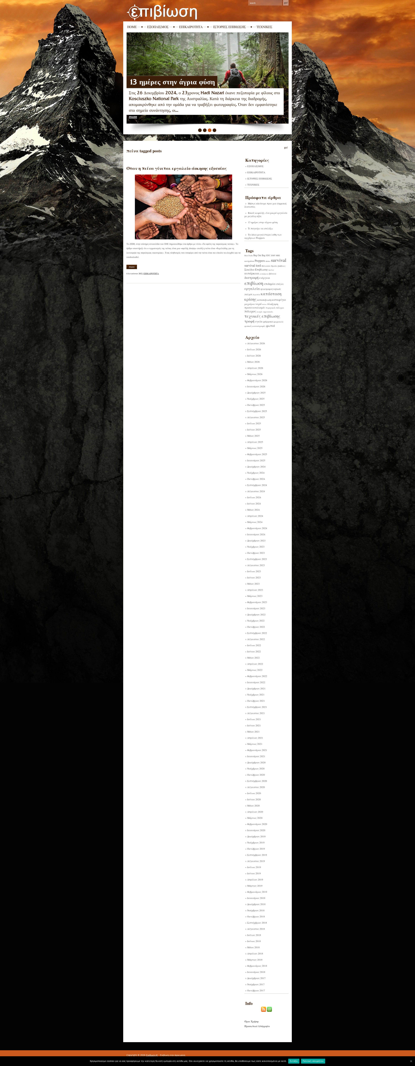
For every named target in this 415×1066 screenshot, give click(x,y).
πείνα (264, 304)
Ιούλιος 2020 (254, 793)
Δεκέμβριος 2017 (256, 978)
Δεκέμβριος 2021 (256, 688)
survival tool (252, 265)
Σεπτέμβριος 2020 (257, 780)
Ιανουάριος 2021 (256, 756)
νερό (258, 304)
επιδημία (269, 284)
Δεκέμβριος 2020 (256, 762)
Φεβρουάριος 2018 (257, 965)
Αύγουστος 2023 (256, 565)
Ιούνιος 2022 (254, 651)
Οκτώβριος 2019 (256, 848)
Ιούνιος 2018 (254, 941)
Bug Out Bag (259, 255)
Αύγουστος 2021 (256, 713)
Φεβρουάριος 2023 (257, 602)
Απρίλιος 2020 (255, 811)
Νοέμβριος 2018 (256, 910)
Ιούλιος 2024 (254, 497)
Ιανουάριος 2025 (256, 460)
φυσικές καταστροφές (254, 326)
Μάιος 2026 (253, 361)
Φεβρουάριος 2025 (257, 454)
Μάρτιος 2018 (254, 959)
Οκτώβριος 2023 (256, 552)
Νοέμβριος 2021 (256, 694)
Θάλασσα (266, 266)
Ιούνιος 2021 (254, 725)
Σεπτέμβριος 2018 (257, 922)
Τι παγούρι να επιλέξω (164, 82)
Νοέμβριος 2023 (256, 546)
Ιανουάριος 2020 (256, 830)
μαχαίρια (249, 304)
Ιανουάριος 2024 (256, 534)
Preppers (260, 261)
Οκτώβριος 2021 (256, 700)
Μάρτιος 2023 (254, 596)
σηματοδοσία (268, 312)
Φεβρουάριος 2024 (257, 528)
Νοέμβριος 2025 (256, 398)
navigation (249, 261)
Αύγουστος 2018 (256, 928)
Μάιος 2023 (253, 583)
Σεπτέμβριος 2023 (257, 559)
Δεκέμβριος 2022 (256, 614)
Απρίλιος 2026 (255, 367)
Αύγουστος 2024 (256, 491)
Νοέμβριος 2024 (256, 472)
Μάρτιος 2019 (254, 885)
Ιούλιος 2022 (254, 645)
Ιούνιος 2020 (254, 799)
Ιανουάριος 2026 (256, 386)
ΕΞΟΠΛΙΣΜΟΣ (158, 27)
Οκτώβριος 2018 (256, 916)
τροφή (249, 321)
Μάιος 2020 (253, 805)
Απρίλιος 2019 (255, 879)
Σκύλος (271, 270)
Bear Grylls (248, 255)
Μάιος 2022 (253, 657)
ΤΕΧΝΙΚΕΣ (264, 27)
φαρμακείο (278, 321)
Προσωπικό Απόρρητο (257, 1026)
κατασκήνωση (264, 299)
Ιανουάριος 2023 (256, 608)
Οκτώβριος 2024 (256, 478)
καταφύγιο (279, 300)
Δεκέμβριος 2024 (256, 466)
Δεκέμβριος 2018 (256, 904)
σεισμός (259, 312)
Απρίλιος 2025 (255, 441)
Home (132, 27)
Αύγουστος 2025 (256, 417)
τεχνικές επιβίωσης (262, 316)
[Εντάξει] (411, 1061)
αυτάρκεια (251, 273)
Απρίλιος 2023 (255, 589)
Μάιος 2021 (253, 731)
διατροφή (251, 277)
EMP (273, 255)
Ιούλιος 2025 (254, 423)
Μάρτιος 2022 (254, 670)
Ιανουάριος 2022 (256, 682)
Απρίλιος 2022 (255, 663)
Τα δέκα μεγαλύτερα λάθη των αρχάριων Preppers (263, 236)
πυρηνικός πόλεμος (275, 307)
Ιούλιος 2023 (254, 571)
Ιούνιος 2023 (254, 577)
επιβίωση (253, 283)
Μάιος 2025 (253, 435)
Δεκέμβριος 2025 (256, 392)
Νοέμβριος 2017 (256, 984)
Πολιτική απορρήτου (313, 1061)
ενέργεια (264, 278)
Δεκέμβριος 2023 (256, 540)
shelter (268, 261)
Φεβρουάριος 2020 (257, 824)
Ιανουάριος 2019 (256, 898)
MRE (278, 255)
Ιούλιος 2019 (254, 867)
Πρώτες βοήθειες (278, 266)
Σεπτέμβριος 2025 (257, 411)
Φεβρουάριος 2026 (257, 380)
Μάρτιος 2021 (254, 743)
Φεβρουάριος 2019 (257, 891)
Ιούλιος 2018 (254, 935)
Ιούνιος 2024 (254, 503)
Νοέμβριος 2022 (256, 620)
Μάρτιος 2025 (254, 448)
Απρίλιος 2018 (255, 953)
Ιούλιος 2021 (254, 719)
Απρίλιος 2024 (255, 515)
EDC (268, 255)
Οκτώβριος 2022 (256, 626)
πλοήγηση (272, 304)
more (133, 117)
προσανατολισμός (254, 307)
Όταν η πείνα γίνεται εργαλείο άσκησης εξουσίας (176, 168)
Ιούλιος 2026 (254, 349)
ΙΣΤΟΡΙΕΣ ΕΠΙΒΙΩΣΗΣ (229, 27)
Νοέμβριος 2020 (256, 768)
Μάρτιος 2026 (254, 374)
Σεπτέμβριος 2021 (257, 707)
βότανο (272, 273)
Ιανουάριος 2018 (256, 972)
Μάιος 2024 (253, 509)
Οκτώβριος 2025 (256, 404)
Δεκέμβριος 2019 (256, 836)
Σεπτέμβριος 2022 (257, 633)
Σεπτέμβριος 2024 (257, 485)
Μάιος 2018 (253, 947)
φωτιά (270, 325)
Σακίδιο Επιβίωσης (256, 269)
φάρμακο (268, 321)
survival (278, 260)
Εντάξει (294, 1061)
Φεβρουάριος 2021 (257, 750)
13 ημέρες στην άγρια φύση (263, 222)
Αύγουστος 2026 (256, 343)
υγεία (258, 321)
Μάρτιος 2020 (254, 817)
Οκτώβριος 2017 (256, 990)
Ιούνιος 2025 (254, 429)
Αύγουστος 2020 (256, 787)
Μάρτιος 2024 (254, 522)
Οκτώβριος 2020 (256, 774)
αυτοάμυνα (264, 274)
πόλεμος (250, 311)
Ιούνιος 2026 (254, 355)
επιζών (280, 283)
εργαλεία (252, 288)
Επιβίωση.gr (152, 1055)
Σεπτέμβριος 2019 (257, 854)
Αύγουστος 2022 (256, 639)
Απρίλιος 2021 (255, 737)
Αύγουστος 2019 (256, 861)
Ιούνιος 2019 (254, 873)
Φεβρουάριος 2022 (257, 676)
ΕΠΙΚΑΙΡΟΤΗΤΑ (191, 27)
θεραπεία (256, 294)
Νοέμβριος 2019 (256, 842)
